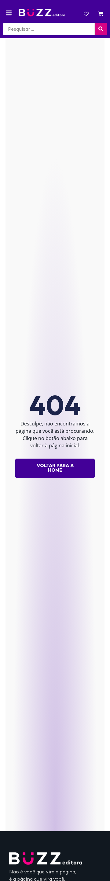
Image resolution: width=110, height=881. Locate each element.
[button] (9, 13)
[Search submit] (101, 29)
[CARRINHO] (100, 14)
